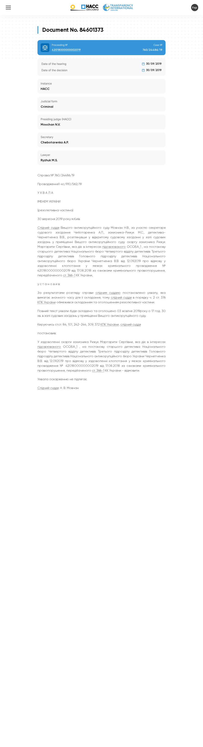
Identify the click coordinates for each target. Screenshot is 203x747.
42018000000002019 (66, 50)
